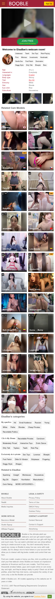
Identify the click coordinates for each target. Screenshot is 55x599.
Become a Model (7, 520)
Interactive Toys (26, 443)
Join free (26, 41)
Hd (15, 422)
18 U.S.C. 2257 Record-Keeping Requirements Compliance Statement (24, 586)
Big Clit (31, 80)
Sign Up (49, 3)
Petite (13, 427)
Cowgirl (16, 475)
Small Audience (25, 422)
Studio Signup (6, 524)
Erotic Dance (41, 443)
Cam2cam (41, 438)
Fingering (46, 459)
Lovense (37, 454)
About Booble (6, 497)
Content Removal (35, 520)
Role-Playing (45, 53)
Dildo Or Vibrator (21, 459)
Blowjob (38, 65)
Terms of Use (34, 502)
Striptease (35, 459)
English (32, 75)
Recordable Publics (10, 432)
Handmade (43, 57)
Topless (16, 448)
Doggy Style (19, 65)
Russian (38, 422)
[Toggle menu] (3, 3)
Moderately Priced (10, 443)
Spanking (6, 475)
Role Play (34, 448)
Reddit (3, 502)
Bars (44, 65)
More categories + (25, 484)
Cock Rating (7, 484)
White (5, 427)
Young (46, 422)
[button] (51, 98)
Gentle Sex (19, 61)
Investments (34, 57)
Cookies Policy (34, 511)
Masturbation (38, 479)
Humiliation (25, 479)
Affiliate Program (7, 529)
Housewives (39, 475)
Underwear (19, 53)
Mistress (24, 57)
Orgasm (15, 479)
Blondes (22, 427)
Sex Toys (35, 53)
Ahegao (18, 464)
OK (49, 596)
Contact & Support (36, 524)
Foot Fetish (29, 61)
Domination (39, 61)
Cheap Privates (34, 427)
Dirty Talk (29, 65)
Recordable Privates (25, 438)
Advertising (33, 529)
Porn (17, 57)
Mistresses (26, 475)
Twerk (27, 53)
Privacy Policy (34, 497)
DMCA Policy (34, 506)
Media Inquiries (7, 506)
